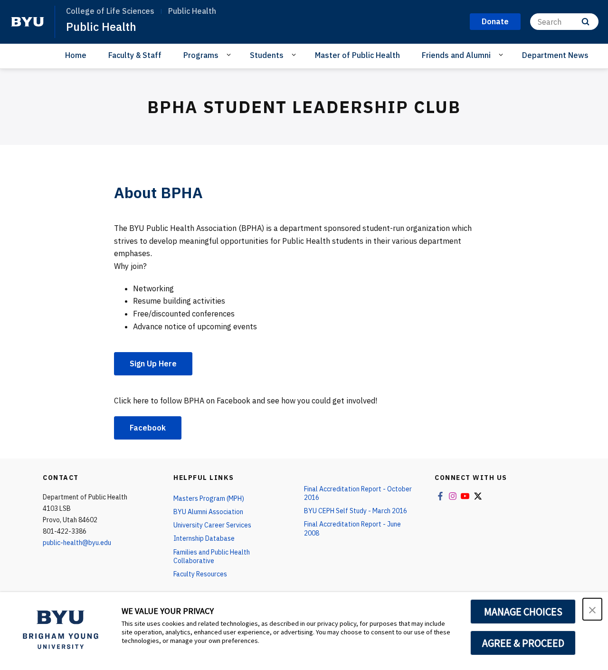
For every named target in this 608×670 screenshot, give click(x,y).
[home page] (27, 22)
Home (75, 55)
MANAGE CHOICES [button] (523, 611)
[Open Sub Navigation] (230, 54)
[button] (592, 609)
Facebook (148, 427)
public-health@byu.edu (77, 542)
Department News (555, 55)
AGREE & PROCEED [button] (523, 643)
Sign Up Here (153, 363)
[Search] (585, 21)
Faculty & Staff (135, 55)
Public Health (101, 26)
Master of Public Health (357, 55)
